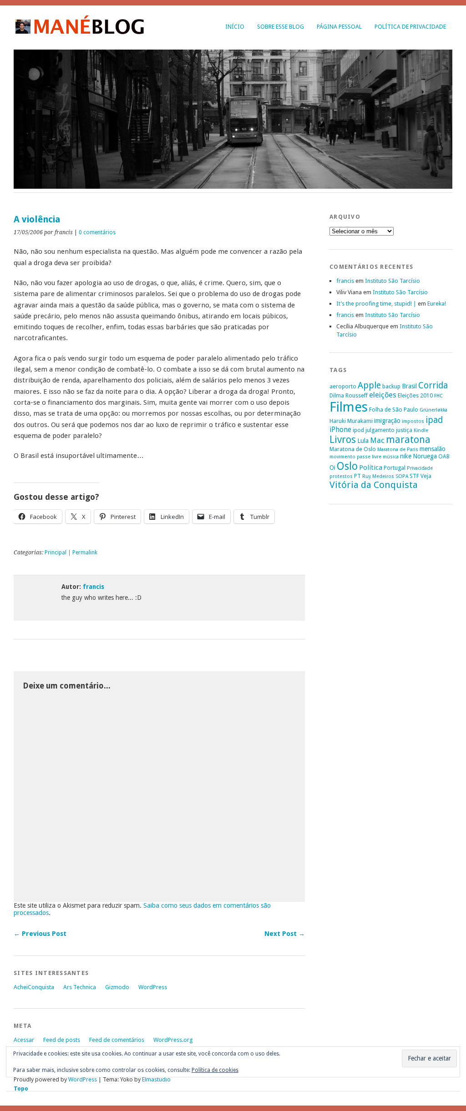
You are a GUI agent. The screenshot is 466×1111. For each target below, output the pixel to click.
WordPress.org (172, 1039)
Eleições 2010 (415, 395)
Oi (332, 467)
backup (391, 386)
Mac (377, 440)
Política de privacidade (410, 26)
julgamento (380, 430)
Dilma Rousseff (348, 395)
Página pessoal (339, 26)
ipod (358, 430)
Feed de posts (61, 1039)
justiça (404, 430)
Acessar (24, 1039)
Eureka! (436, 303)
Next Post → (284, 933)
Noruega (425, 456)
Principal (55, 552)
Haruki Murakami (351, 420)
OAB (444, 456)
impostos (413, 421)
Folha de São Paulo (393, 409)
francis (93, 586)
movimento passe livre (355, 457)
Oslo (347, 466)
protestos (341, 476)
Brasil (409, 386)
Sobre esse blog (280, 26)
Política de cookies (215, 1070)
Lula (363, 440)
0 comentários (97, 232)
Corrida (433, 385)
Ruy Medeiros (378, 476)
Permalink (84, 552)
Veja (425, 476)
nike (405, 456)
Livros (342, 439)
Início (234, 26)
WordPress (152, 987)
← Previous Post (40, 933)
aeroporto (342, 386)
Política (370, 467)
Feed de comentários (116, 1039)
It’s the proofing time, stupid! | (376, 303)
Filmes (348, 407)
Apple (369, 385)
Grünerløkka (433, 410)
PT (357, 476)
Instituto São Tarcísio (392, 280)
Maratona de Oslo (352, 449)
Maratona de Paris (397, 449)
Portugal (394, 467)
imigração (387, 420)
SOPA (401, 476)
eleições (382, 395)
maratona (408, 439)
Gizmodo (117, 987)
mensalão (433, 448)
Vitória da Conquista (373, 484)
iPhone (340, 429)
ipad (434, 420)
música (391, 457)
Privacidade (420, 468)
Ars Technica (79, 987)
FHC (438, 396)
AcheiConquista (34, 987)
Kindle (421, 430)
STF (414, 476)
